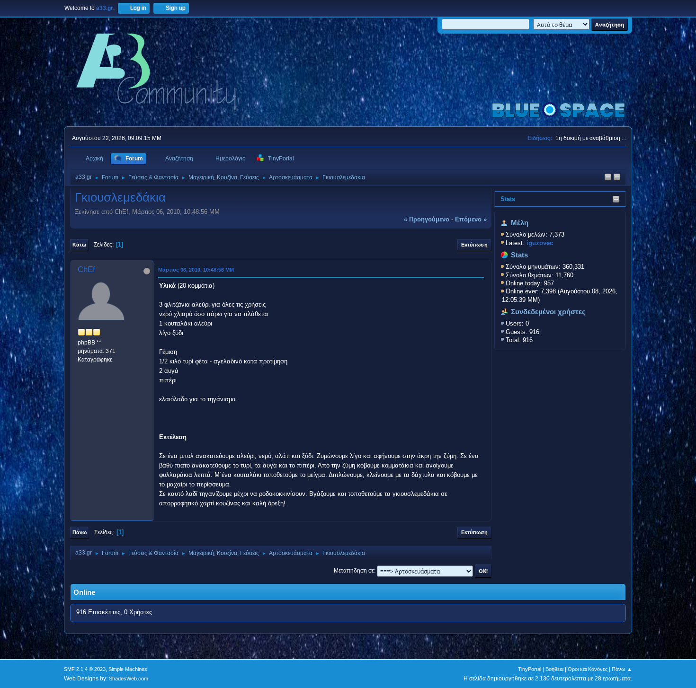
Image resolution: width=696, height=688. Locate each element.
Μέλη (519, 223)
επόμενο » (471, 219)
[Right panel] (608, 177)
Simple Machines (127, 669)
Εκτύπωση (474, 244)
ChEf (86, 269)
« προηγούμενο (426, 219)
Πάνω (79, 532)
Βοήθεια (554, 669)
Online (84, 592)
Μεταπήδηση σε (354, 570)
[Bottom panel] (617, 177)
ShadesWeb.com (128, 678)
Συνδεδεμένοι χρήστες (548, 312)
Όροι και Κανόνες (587, 669)
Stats (507, 199)
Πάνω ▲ (622, 669)
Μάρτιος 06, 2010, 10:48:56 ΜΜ (196, 270)
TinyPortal (529, 669)
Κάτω (79, 244)
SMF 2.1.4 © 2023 (85, 669)
